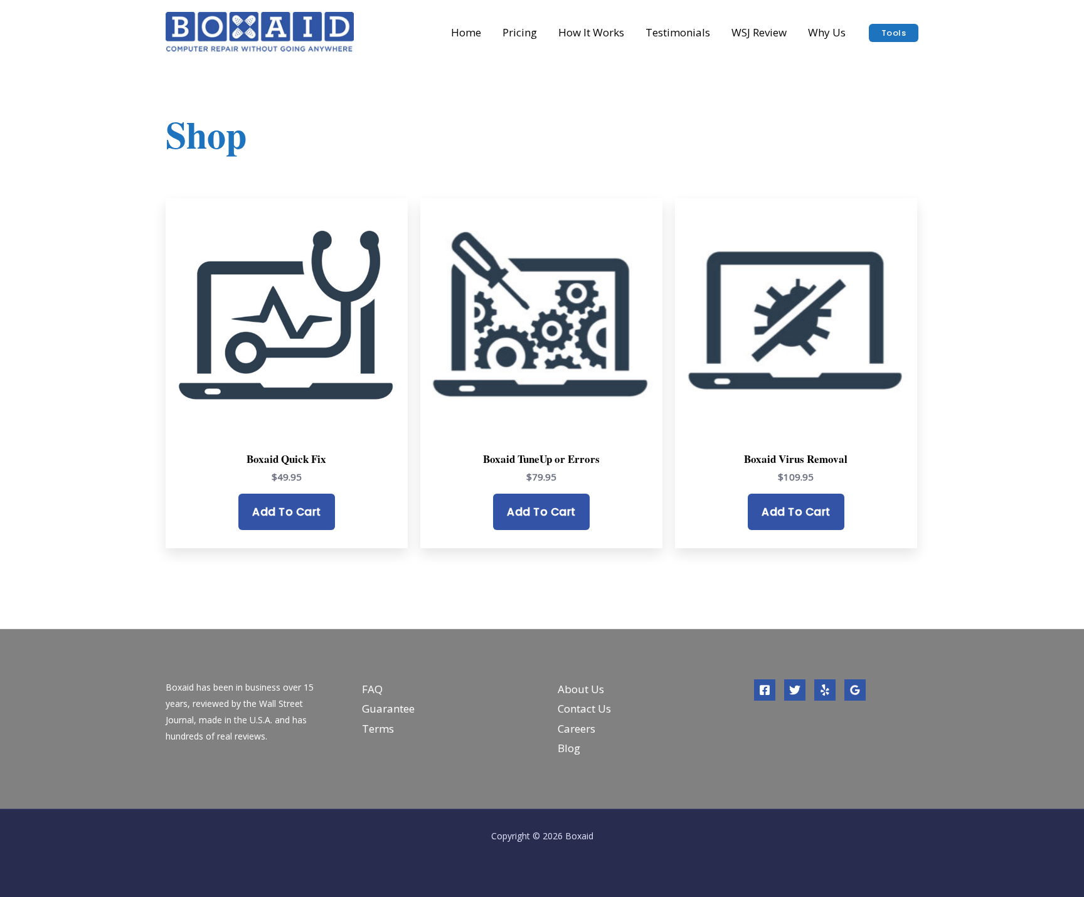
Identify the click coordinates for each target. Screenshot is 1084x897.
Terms (378, 728)
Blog (569, 748)
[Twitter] (794, 690)
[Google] (855, 690)
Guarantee (388, 708)
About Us (581, 689)
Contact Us (584, 708)
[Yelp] (825, 690)
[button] (894, 33)
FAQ (372, 689)
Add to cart (286, 511)
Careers (576, 728)
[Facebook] (764, 690)
